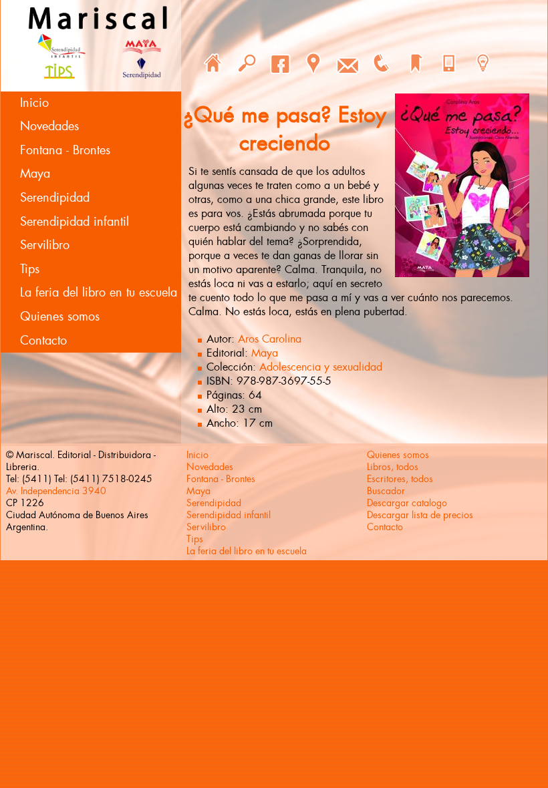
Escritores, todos (400, 479)
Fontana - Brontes (65, 150)
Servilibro (45, 245)
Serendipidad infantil (74, 222)
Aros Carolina (269, 339)
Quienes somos (60, 317)
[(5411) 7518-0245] (381, 63)
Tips (29, 269)
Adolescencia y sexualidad (320, 367)
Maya (35, 174)
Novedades (49, 126)
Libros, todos (392, 467)
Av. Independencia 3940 (56, 491)
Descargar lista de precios (420, 515)
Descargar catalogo (407, 503)
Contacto (43, 341)
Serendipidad (55, 198)
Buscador (386, 491)
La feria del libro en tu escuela (98, 292)
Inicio (34, 103)
